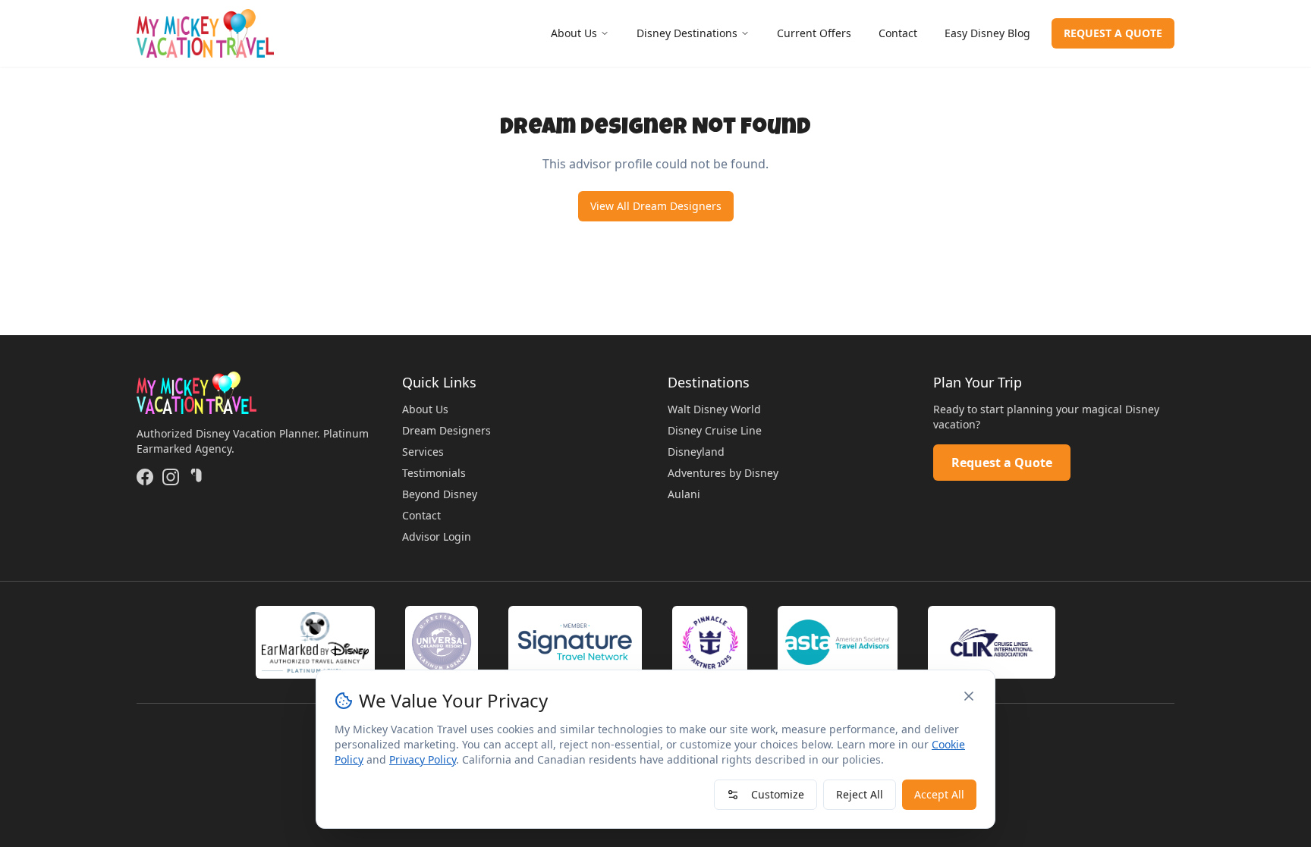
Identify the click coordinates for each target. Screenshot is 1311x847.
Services (423, 451)
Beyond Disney (439, 494)
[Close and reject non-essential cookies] (968, 696)
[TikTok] (196, 477)
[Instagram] (170, 477)
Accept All (939, 794)
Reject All (859, 794)
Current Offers (814, 33)
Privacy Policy (422, 759)
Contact (898, 33)
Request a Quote (1001, 462)
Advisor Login (436, 536)
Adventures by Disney (723, 473)
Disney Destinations (687, 33)
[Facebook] (145, 477)
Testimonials (434, 473)
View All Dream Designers (656, 206)
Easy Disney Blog (987, 33)
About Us (574, 33)
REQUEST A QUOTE (1113, 33)
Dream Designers (446, 430)
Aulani (684, 494)
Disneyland (696, 451)
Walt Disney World (714, 409)
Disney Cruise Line (715, 430)
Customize (777, 794)
